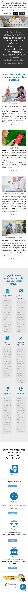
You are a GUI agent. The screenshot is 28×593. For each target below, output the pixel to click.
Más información (12, 486)
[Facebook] (11, 125)
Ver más (19, 122)
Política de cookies (18, 587)
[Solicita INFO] (14, 578)
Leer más (22, 13)
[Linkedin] (16, 125)
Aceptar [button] (16, 13)
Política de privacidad (8, 587)
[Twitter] (14, 125)
